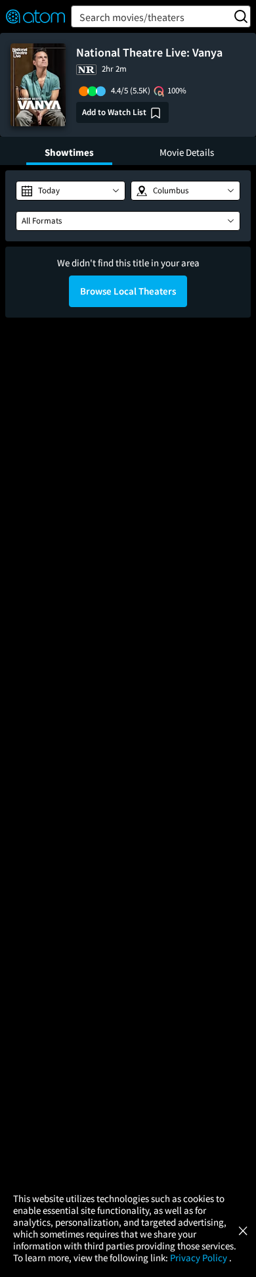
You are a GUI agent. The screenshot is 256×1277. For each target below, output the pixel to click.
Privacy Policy (199, 1257)
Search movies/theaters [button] (131, 17)
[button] (70, 191)
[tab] (69, 151)
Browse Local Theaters (128, 291)
